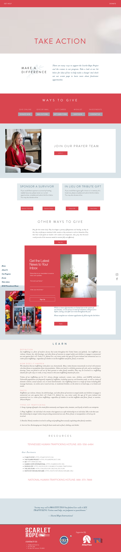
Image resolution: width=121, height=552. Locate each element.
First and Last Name (36, 281)
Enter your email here (36, 289)
